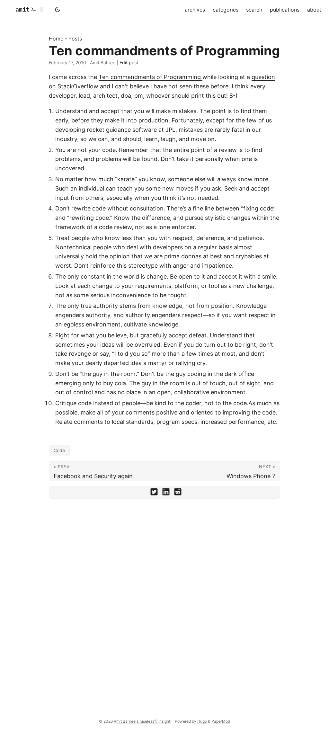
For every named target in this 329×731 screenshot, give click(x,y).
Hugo (202, 721)
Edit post (129, 62)
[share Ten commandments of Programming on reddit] (178, 493)
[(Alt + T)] (57, 9)
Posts (75, 38)
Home (56, 38)
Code (59, 450)
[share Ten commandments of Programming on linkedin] (166, 493)
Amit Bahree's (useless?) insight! (142, 721)
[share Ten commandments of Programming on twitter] (154, 493)
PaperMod (220, 721)
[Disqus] (164, 593)
